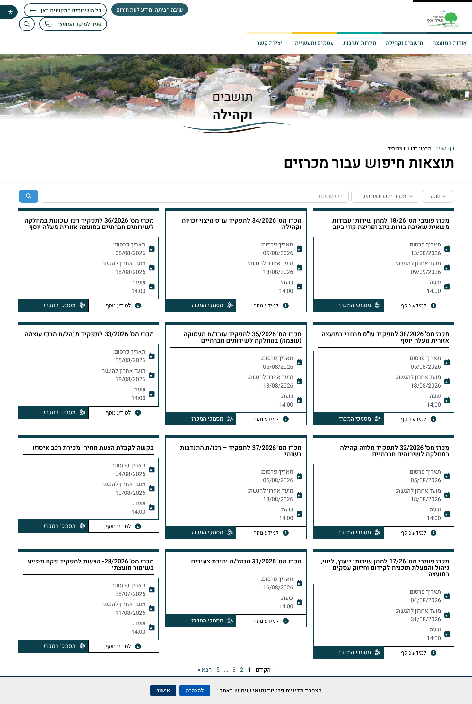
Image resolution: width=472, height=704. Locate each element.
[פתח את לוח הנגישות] (10, 12)
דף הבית (444, 148)
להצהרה (195, 690)
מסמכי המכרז (355, 305)
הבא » (205, 669)
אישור (163, 690)
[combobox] (194, 196)
